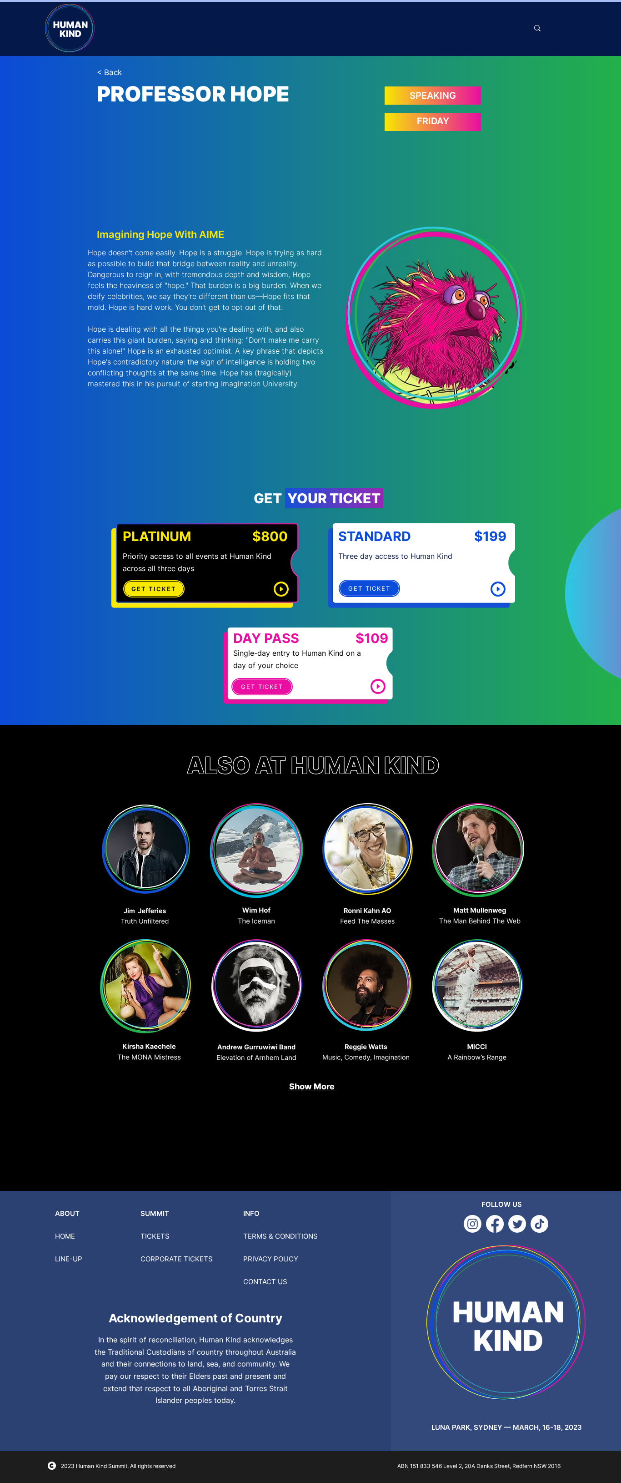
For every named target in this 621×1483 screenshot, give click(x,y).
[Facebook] (495, 1224)
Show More (312, 1086)
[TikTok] (539, 1224)
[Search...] (537, 28)
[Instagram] (472, 1224)
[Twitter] (517, 1224)
